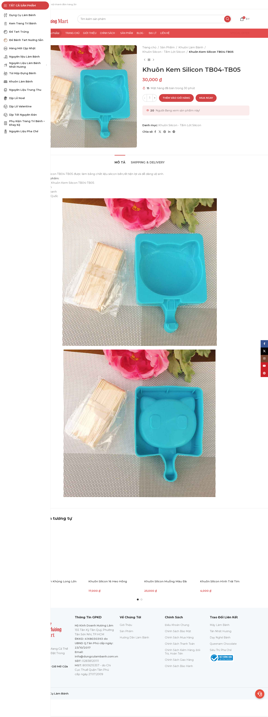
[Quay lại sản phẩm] (149, 60)
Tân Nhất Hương (220, 631)
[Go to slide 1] (138, 599)
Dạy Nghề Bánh (220, 637)
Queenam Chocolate (223, 643)
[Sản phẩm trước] (144, 60)
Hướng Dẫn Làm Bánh (134, 637)
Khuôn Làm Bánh (190, 47)
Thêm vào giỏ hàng (176, 97)
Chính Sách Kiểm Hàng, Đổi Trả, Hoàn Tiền (182, 651)
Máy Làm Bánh (220, 625)
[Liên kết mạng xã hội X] (159, 131)
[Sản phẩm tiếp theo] (153, 60)
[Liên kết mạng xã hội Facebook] (155, 131)
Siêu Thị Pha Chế (221, 650)
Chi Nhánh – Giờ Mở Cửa (51, 666)
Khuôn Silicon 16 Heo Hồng (107, 581)
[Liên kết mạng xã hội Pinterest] (164, 131)
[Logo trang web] (51, 18)
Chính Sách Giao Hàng (179, 659)
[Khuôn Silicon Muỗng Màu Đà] (167, 551)
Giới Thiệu (126, 625)
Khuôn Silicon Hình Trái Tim (219, 581)
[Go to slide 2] (141, 599)
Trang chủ (149, 47)
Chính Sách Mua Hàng (179, 637)
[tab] (120, 160)
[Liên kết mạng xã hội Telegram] (173, 131)
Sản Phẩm (167, 47)
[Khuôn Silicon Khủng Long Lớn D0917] (56, 551)
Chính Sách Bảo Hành (179, 666)
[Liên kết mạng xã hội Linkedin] (169, 131)
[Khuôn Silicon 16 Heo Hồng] (112, 551)
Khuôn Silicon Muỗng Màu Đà (165, 581)
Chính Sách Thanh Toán (180, 643)
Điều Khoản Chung (177, 625)
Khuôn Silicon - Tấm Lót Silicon (163, 51)
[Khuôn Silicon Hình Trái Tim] (223, 551)
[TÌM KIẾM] (227, 19)
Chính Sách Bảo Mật (178, 631)
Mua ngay (206, 97)
